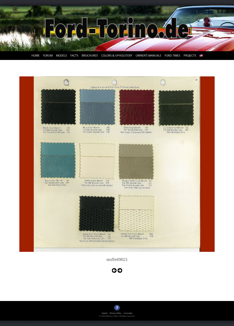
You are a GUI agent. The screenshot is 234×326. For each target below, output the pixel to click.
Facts (74, 55)
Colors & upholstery (116, 55)
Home (36, 55)
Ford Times (172, 55)
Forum (48, 55)
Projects (190, 55)
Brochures (90, 55)
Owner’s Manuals (148, 55)
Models (61, 55)
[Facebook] (117, 307)
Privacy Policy (115, 313)
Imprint (104, 313)
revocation (128, 313)
